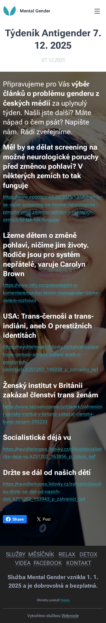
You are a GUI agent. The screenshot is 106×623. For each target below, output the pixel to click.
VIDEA (23, 563)
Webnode (70, 615)
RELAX (67, 554)
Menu (97, 11)
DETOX (88, 554)
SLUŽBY (15, 554)
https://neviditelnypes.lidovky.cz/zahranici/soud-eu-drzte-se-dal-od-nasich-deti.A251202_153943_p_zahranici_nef (52, 491)
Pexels (64, 600)
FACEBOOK (48, 563)
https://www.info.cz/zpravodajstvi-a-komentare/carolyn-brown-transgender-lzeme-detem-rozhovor (51, 292)
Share (18, 519)
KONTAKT (78, 563)
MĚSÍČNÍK (41, 554)
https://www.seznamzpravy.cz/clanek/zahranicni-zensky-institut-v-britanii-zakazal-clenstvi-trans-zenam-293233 (52, 414)
